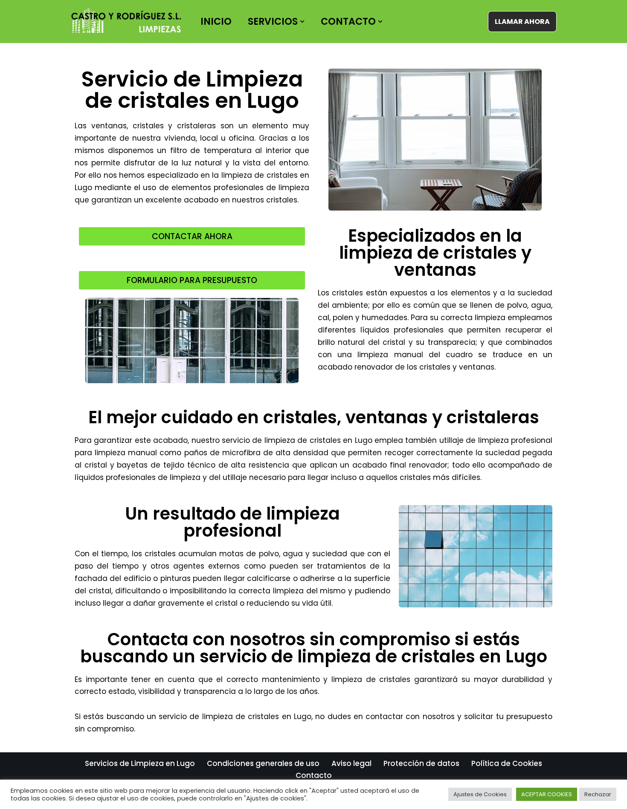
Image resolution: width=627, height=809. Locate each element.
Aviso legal (351, 763)
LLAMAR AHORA (522, 21)
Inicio (216, 21)
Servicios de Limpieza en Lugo (140, 763)
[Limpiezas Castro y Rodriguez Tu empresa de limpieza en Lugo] (128, 21)
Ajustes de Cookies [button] (480, 794)
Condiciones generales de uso (263, 763)
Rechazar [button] (597, 794)
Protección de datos (421, 763)
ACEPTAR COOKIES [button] (546, 794)
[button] (302, 21)
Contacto (314, 775)
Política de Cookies (506, 763)
